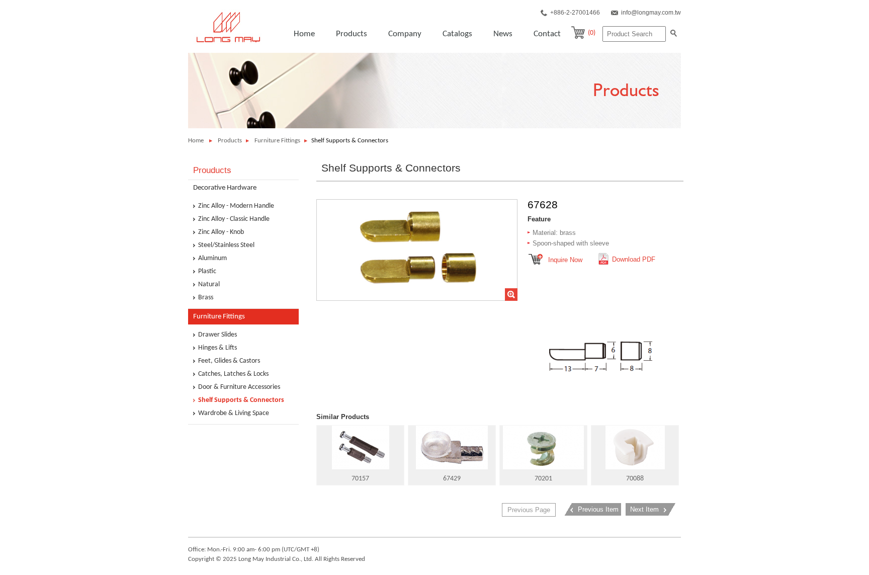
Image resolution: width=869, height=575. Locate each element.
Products (351, 34)
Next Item (644, 509)
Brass (205, 297)
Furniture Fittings (277, 140)
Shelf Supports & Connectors (241, 400)
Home (304, 34)
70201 (543, 478)
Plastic (207, 271)
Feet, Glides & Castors (229, 361)
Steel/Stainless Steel (226, 245)
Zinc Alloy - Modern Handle (236, 206)
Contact (547, 34)
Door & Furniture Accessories (239, 387)
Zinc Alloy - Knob (221, 232)
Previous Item (598, 509)
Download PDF (633, 259)
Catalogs (457, 34)
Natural (209, 284)
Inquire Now (565, 260)
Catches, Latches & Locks (233, 374)
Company (404, 34)
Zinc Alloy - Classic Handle (234, 219)
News (502, 34)
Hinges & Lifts (217, 348)
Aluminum (212, 258)
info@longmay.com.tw (651, 12)
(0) (591, 33)
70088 (635, 478)
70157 (360, 478)
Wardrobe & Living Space (233, 413)
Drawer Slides (217, 335)
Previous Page (528, 510)
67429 (452, 478)
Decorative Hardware (224, 188)
